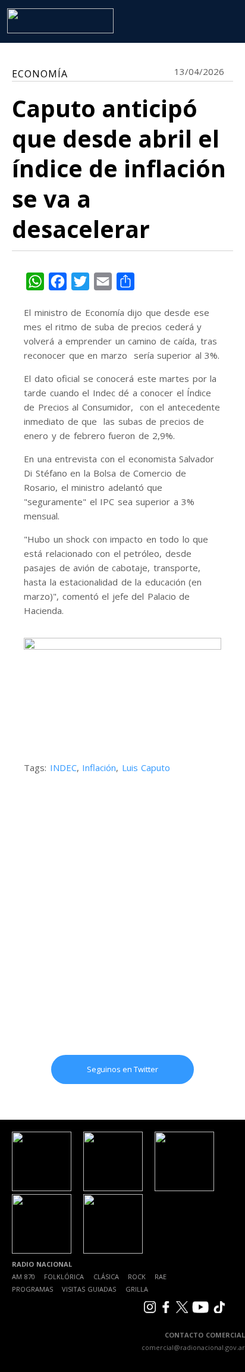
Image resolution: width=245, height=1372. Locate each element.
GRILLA (136, 1289)
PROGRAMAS (32, 1289)
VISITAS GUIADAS (89, 1289)
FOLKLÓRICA (64, 1276)
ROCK (137, 1276)
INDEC (63, 767)
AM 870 (23, 1276)
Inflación (99, 767)
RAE (161, 1276)
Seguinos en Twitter (122, 1069)
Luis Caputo (146, 767)
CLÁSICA (106, 1276)
